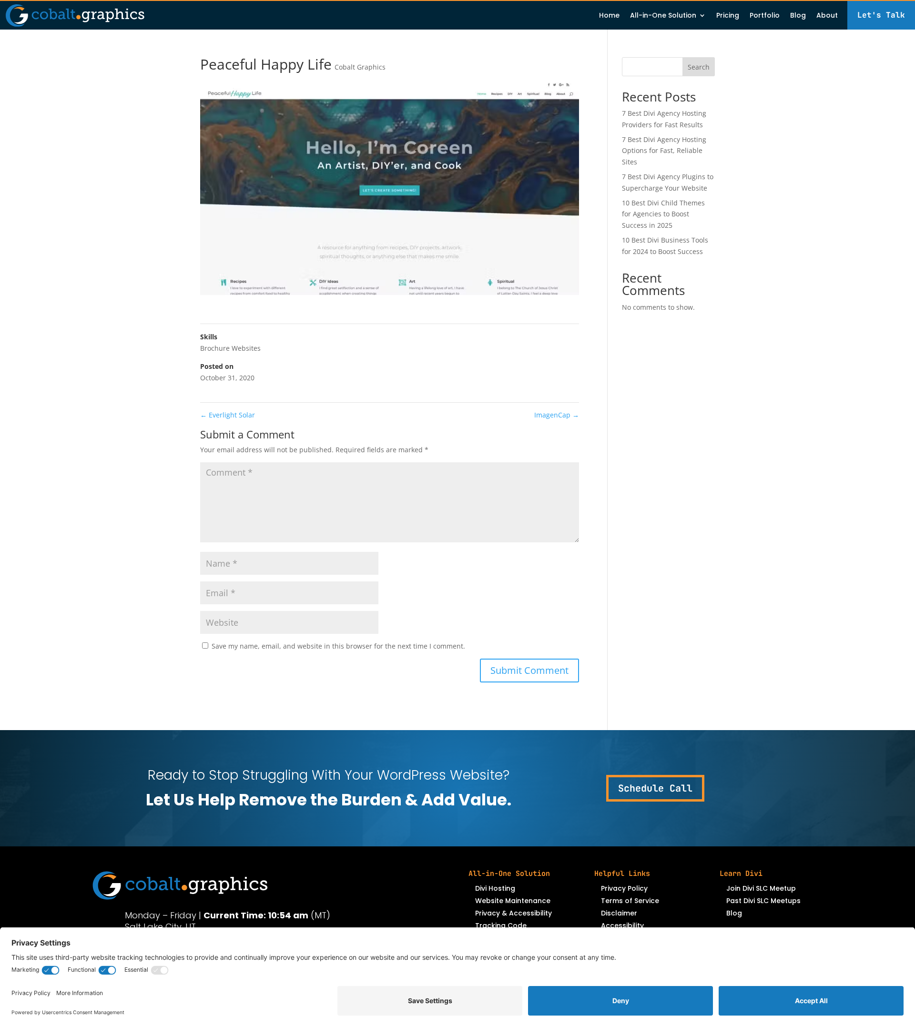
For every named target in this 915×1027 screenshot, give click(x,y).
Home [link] (609, 16)
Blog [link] (798, 16)
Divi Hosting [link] (495, 888)
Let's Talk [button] (881, 15)
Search (699, 66)
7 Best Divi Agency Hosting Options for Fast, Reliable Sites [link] (664, 151)
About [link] (827, 16)
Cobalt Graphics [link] (360, 66)
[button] (529, 670)
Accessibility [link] (622, 925)
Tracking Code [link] (501, 925)
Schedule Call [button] (655, 788)
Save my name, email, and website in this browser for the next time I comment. (338, 646)
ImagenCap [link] (556, 414)
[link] (75, 15)
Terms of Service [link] (630, 900)
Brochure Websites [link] (230, 348)
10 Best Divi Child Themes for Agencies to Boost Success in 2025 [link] (663, 214)
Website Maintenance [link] (512, 900)
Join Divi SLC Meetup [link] (761, 888)
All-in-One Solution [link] (663, 16)
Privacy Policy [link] (624, 888)
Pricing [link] (727, 16)
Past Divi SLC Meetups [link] (763, 900)
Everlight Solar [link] (227, 414)
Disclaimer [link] (619, 913)
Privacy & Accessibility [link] (513, 913)
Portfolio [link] (765, 16)
